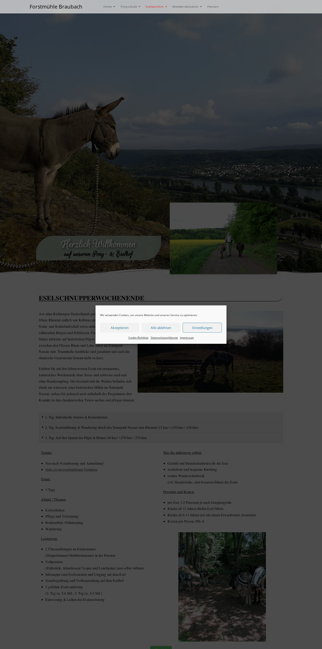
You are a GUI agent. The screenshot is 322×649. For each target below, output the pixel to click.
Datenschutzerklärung (164, 337)
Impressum (187, 337)
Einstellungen (202, 327)
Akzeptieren (120, 327)
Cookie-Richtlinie (138, 337)
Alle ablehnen (161, 327)
